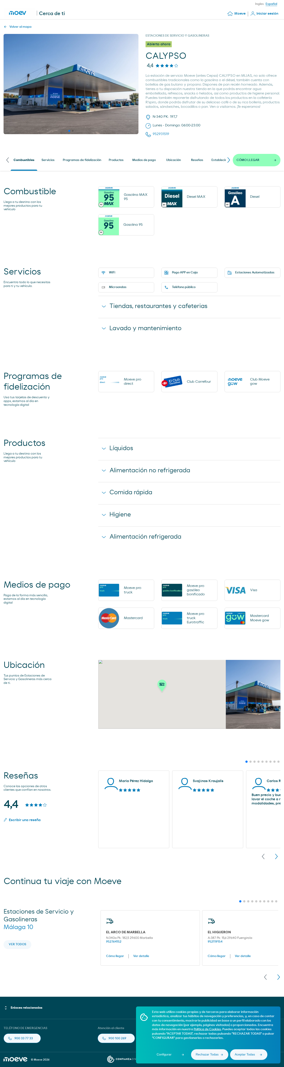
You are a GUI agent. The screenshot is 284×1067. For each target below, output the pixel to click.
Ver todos (17, 944)
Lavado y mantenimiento (145, 328)
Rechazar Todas (207, 1054)
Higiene (120, 515)
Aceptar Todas (245, 1054)
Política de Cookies (207, 1029)
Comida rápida (130, 492)
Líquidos (121, 448)
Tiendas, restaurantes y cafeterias (158, 306)
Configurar (164, 1054)
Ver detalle (141, 956)
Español (271, 4)
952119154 (215, 941)
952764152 (113, 941)
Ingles (259, 4)
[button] (162, 687)
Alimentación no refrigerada (149, 470)
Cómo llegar (115, 956)
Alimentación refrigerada (145, 537)
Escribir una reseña (25, 820)
